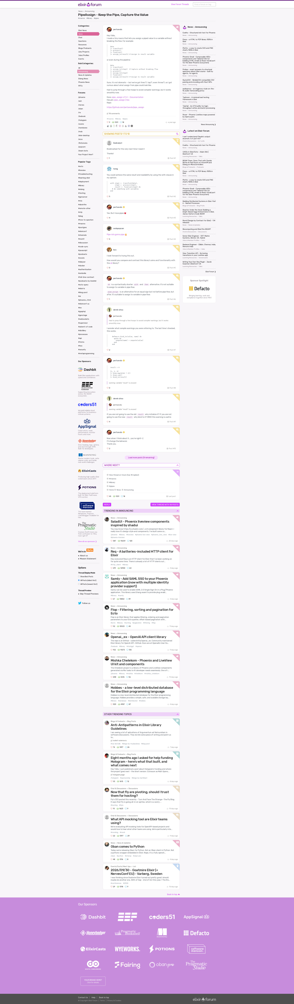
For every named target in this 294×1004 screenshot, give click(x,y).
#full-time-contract (86, 277)
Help (93, 997)
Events (81, 59)
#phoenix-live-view (142, 535)
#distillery (82, 331)
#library (89, 18)
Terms (102, 1001)
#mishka (129, 674)
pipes (112, 486)
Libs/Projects (83, 52)
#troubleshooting (85, 174)
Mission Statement (88, 559)
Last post (172, 496)
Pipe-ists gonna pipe (115, 234)
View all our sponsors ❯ (87, 541)
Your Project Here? (85, 154)
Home (111, 490)
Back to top (172, 894)
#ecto (113, 623)
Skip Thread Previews (89, 594)
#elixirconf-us (83, 304)
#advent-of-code (85, 327)
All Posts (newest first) (88, 584)
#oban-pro (137, 856)
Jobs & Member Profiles (191, 240)
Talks (200, 156)
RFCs (80, 86)
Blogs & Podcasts (118, 721)
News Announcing (207, 124)
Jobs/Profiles (83, 55)
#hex (80, 346)
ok (111, 263)
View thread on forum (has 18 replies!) (124, 475)
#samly (121, 596)
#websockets (83, 319)
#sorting (127, 623)
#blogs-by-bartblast (139, 778)
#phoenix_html (84, 300)
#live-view (172, 535)
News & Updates (124, 843)
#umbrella (82, 273)
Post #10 (172, 449)
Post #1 (173, 158)
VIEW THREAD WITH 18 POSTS (165, 504)
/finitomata (82, 143)
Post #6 (173, 299)
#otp (80, 212)
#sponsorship (125, 778)
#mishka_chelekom (151, 674)
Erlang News (83, 79)
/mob (80, 132)
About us (84, 556)
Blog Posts (131, 721)
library (112, 482)
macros (113, 479)
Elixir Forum (203, 131)
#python (120, 856)
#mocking (114, 832)
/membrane (82, 128)
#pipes (96, 18)
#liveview (129, 535)
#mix (80, 201)
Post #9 (173, 422)
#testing (81, 193)
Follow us (86, 603)
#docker (81, 266)
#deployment (83, 182)
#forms (81, 342)
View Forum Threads (180, 4)
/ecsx (80, 139)
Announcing (89, 11)
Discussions (133, 788)
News (80, 11)
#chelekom (138, 674)
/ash (80, 101)
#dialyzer (81, 262)
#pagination (136, 623)
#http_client (116, 565)
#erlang (81, 189)
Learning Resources (190, 156)
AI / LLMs (201, 141)
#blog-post (145, 744)
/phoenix (114, 535)
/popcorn (82, 147)
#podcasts (82, 254)
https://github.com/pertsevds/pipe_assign (125, 107)
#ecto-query (83, 285)
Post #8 (173, 388)
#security (82, 350)
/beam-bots (83, 151)
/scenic (81, 124)
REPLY (107, 504)
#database (122, 701)
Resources (82, 45)
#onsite (81, 258)
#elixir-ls (81, 288)
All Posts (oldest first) (88, 580)
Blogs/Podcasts (84, 48)
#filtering (146, 623)
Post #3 (173, 218)
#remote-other (84, 208)
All (79, 68)
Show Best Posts (86, 577)
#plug (80, 216)
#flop (153, 623)
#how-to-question (85, 220)
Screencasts (203, 258)
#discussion (83, 243)
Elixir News (82, 30)
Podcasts (200, 167)
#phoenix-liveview (117, 537)
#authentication (84, 269)
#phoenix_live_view (159, 535)
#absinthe (82, 205)
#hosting (114, 805)
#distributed (132, 701)
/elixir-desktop (84, 135)
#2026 (125, 883)
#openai (139, 646)
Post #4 (173, 239)
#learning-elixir (84, 178)
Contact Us (83, 997)
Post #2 (173, 196)
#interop (128, 856)
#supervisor (83, 323)
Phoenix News (84, 82)
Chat (80, 38)
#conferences (116, 883)
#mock (122, 832)
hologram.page (119, 775)
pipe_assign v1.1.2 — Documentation (127, 97)
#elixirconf (82, 231)
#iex (80, 308)
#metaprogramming (86, 353)
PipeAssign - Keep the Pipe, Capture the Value (113, 15)
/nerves (81, 105)
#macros (81, 18)
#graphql (81, 311)
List (134, 866)
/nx (79, 112)
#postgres (82, 227)
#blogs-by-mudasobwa (131, 744)
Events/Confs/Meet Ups (121, 866)
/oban (113, 856)
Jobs (203, 240)
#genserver (82, 197)
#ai (79, 296)
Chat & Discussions (118, 788)
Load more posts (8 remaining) (141, 457)
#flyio (121, 805)
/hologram (115, 778)
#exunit (81, 239)
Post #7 (173, 350)
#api (80, 338)
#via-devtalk (115, 744)
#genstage (82, 315)
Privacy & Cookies (114, 1001)
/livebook (114, 646)
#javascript (82, 250)
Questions (82, 41)
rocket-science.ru (120, 740)
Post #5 (173, 268)
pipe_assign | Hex (121, 100)
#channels (82, 235)
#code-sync (83, 247)
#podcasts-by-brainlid (87, 281)
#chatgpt (130, 646)
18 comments (114, 114)
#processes (83, 334)
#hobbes (142, 701)
